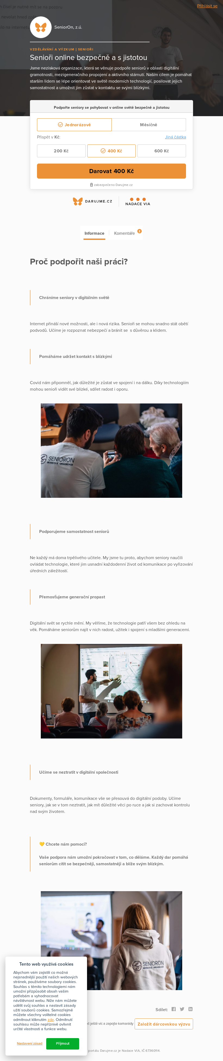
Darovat (111, 171)
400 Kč (114, 151)
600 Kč (161, 151)
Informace (94, 233)
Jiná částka (175, 137)
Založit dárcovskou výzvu (164, 1024)
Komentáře (127, 232)
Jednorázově (77, 125)
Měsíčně (148, 125)
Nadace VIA (131, 1051)
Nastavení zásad (29, 1043)
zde (51, 1019)
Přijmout (62, 1043)
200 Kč (61, 151)
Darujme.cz (108, 1051)
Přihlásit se (207, 6)
